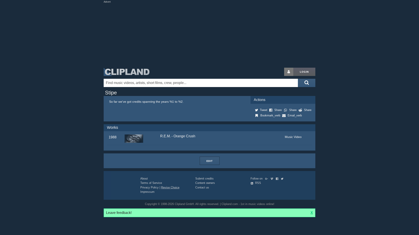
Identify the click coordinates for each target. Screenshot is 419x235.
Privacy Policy (149, 187)
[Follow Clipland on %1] (267, 178)
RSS (257, 183)
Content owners (205, 183)
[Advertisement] (209, 34)
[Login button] (288, 72)
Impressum (147, 191)
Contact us (202, 187)
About (144, 178)
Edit (209, 161)
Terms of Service (151, 183)
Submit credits (204, 178)
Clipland (126, 72)
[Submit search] (306, 83)
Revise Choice (170, 187)
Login (304, 71)
